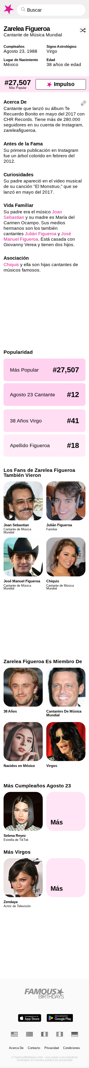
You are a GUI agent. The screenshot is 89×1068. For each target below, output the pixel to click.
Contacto (34, 1048)
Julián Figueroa (40, 233)
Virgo (52, 51)
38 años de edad (64, 64)
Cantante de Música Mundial (33, 34)
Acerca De (16, 1048)
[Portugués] (29, 1034)
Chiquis (11, 264)
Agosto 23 (14, 51)
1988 (32, 51)
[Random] (83, 30)
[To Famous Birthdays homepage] (8, 9)
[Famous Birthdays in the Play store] (60, 1018)
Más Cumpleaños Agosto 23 (37, 785)
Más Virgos (17, 852)
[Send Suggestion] (83, 104)
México (11, 64)
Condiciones (71, 1048)
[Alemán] (74, 1034)
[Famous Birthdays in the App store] (29, 1018)
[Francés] (44, 1034)
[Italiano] (59, 1034)
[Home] (44, 993)
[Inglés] (14, 1034)
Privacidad (51, 1048)
